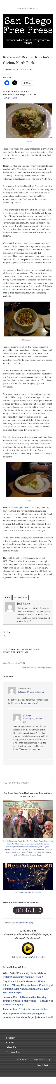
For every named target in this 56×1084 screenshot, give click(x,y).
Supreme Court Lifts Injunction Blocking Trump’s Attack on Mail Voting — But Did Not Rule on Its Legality (28, 1000)
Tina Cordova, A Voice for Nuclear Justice (25, 1009)
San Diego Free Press (28, 26)
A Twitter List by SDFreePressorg (18, 922)
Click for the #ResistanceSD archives (28, 892)
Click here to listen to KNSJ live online (28, 956)
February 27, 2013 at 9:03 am (31, 691)
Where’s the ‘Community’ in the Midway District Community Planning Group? (24, 975)
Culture (20, 649)
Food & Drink (32, 649)
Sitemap (10, 1037)
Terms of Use (13, 1052)
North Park (22, 652)
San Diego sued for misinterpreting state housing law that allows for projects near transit (28, 1015)
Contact (10, 1042)
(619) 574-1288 (10, 97)
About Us (11, 1047)
